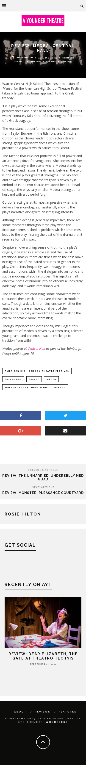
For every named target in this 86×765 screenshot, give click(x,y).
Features (68, 711)
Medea (51, 379)
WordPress (57, 722)
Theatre (51, 62)
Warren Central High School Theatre (35, 387)
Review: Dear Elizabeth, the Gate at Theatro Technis (43, 656)
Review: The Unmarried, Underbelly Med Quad (43, 477)
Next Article (43, 487)
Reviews (36, 62)
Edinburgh (13, 379)
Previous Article (43, 470)
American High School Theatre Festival (37, 370)
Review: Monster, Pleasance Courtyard (43, 493)
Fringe (34, 379)
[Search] (82, 5)
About (20, 711)
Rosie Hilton (25, 57)
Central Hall (36, 348)
